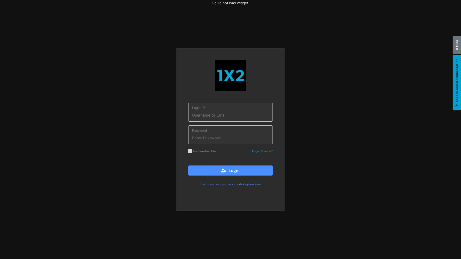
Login (233, 170)
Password (199, 130)
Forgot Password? (262, 151)
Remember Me (204, 151)
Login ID (198, 108)
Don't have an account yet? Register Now (230, 184)
